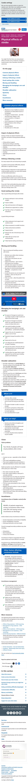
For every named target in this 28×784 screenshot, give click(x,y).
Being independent (6, 698)
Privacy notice (4, 772)
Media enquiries (5, 770)
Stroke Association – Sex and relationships (13, 646)
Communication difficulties (8, 689)
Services (4, 720)
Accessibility (14, 770)
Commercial (5, 726)
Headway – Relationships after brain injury (13, 648)
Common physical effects (11, 72)
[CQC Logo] (7, 747)
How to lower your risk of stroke (9, 679)
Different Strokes (7, 650)
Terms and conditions (6, 773)
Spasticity (6, 92)
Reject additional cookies (13, 21)
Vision (5, 95)
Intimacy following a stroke (11, 78)
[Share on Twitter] (14, 663)
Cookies (12, 772)
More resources (8, 100)
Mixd (12, 780)
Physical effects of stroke (7, 695)
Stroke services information (8, 677)
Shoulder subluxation (9, 90)
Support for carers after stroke (9, 700)
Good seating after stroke (11, 80)
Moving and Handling (10, 83)
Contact (3, 765)
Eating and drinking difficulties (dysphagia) (12, 687)
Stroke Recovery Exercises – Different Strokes (14, 633)
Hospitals (4, 733)
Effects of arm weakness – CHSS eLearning (13, 629)
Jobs (2, 739)
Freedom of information (7, 769)
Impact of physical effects (11, 75)
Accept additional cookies (13, 18)
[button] (19, 29)
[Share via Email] (19, 663)
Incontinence (7, 98)
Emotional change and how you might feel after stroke (12, 683)
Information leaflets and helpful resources (11, 767)
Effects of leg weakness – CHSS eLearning (13, 624)
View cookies (5, 24)
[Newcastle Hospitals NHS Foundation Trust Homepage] (9, 29)
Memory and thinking (7, 692)
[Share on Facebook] (16, 663)
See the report (6, 757)
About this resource (6, 674)
